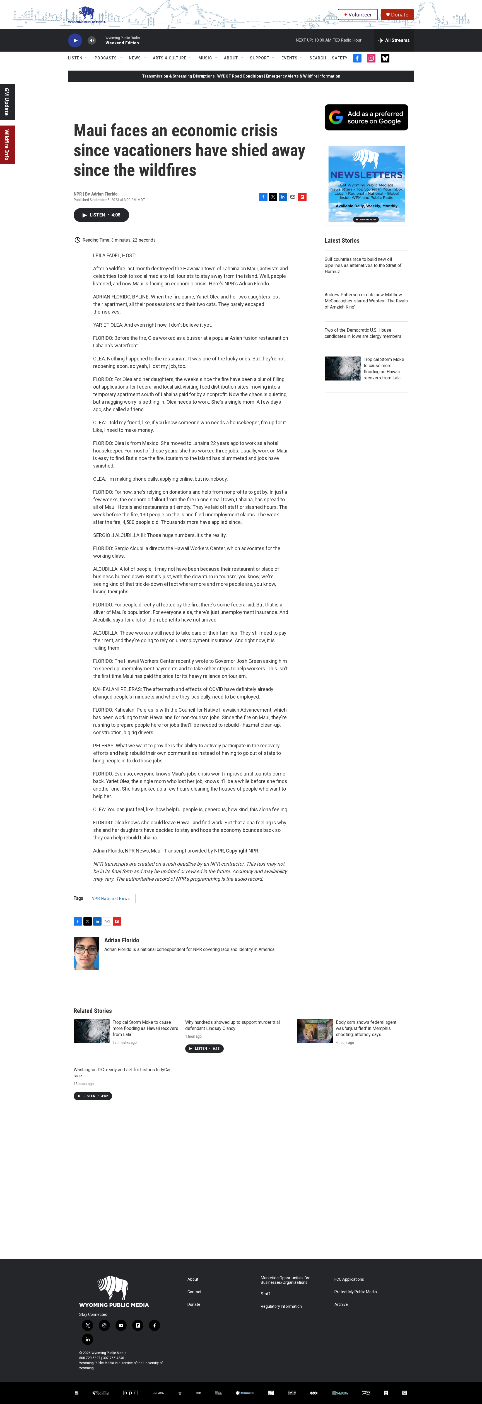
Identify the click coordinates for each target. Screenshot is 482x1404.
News (135, 58)
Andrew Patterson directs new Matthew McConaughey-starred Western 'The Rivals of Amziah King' (366, 301)
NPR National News (111, 898)
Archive (341, 1304)
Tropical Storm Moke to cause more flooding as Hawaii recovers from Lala (145, 1028)
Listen (75, 58)
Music (205, 58)
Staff (265, 1294)
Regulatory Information (281, 1306)
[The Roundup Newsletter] (366, 183)
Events (289, 58)
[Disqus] (241, 1184)
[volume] (92, 40)
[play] (75, 40)
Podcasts (106, 58)
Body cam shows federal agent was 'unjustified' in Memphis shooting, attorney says (366, 1028)
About (231, 58)
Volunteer (360, 14)
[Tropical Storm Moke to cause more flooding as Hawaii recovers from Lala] (343, 368)
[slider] (101, 40)
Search (318, 58)
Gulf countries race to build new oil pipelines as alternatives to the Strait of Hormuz (363, 265)
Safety (340, 58)
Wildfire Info (7, 144)
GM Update (7, 102)
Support (259, 58)
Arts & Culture (170, 58)
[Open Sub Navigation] (87, 58)
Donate (399, 15)
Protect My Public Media (355, 1292)
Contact (194, 1292)
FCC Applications (349, 1279)
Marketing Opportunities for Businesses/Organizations (285, 1280)
